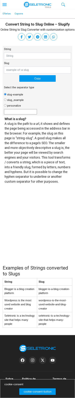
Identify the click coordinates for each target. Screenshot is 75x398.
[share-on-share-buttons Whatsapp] (53, 37)
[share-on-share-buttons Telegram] (37, 37)
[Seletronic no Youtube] (52, 360)
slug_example (15, 100)
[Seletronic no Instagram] (32, 360)
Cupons (19, 13)
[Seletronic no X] (42, 360)
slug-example (15, 94)
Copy (37, 78)
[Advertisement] (37, 226)
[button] (4, 4)
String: (7, 49)
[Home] (37, 4)
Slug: (7, 63)
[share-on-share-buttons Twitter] (29, 37)
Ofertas (7, 13)
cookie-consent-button (38, 391)
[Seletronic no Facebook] (22, 360)
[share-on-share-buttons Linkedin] (45, 37)
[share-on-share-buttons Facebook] (21, 37)
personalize (14, 105)
